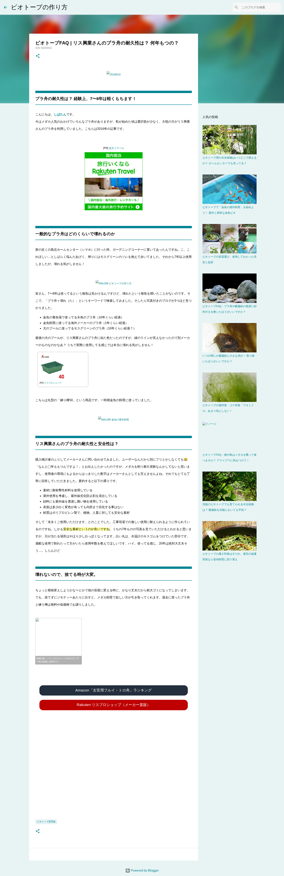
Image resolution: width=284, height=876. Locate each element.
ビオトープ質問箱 (46, 821)
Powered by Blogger (144, 870)
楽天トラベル (116, 148)
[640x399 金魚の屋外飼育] (113, 419)
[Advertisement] (113, 772)
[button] (37, 56)
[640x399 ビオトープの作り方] (114, 283)
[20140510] (114, 74)
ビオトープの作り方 (39, 7)
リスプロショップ (52, 383)
